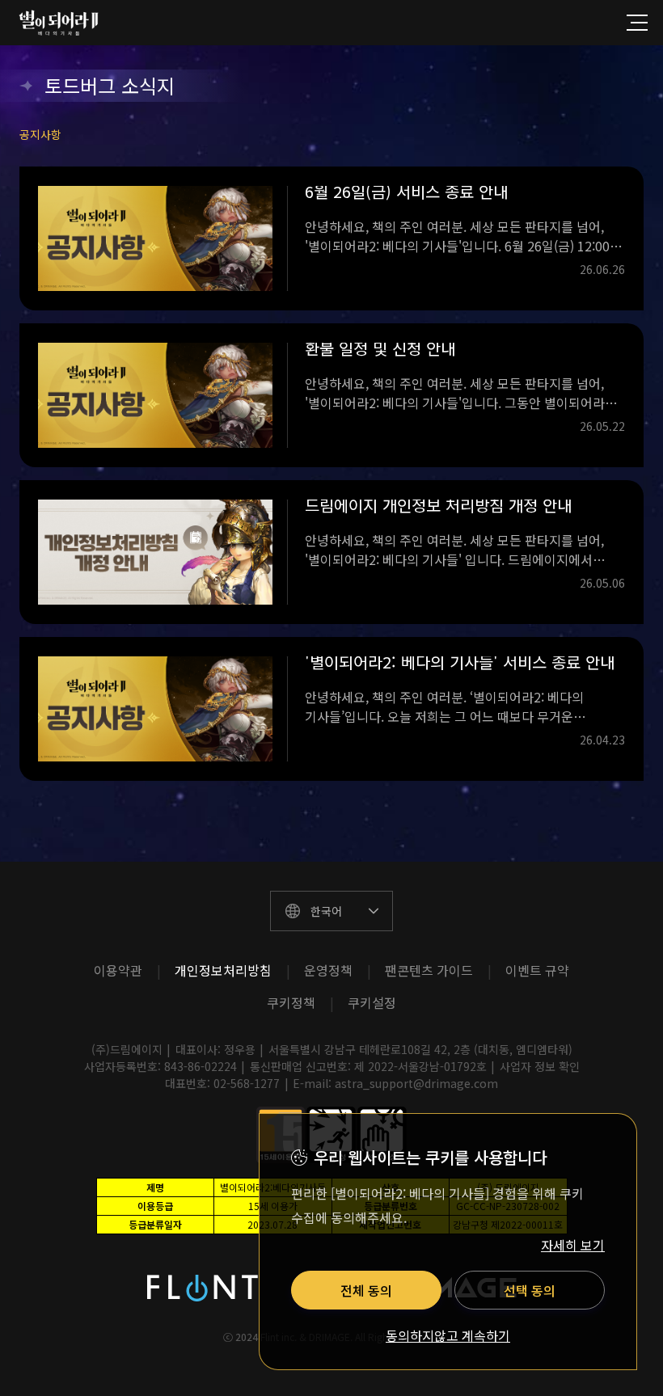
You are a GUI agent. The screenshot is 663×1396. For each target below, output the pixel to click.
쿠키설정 (372, 1002)
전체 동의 (366, 1290)
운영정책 (328, 970)
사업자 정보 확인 (540, 1066)
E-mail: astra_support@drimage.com (395, 1083)
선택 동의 (529, 1290)
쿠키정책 (291, 1002)
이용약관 (118, 970)
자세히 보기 (573, 1245)
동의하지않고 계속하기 (448, 1336)
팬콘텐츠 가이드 (429, 970)
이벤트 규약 (537, 970)
